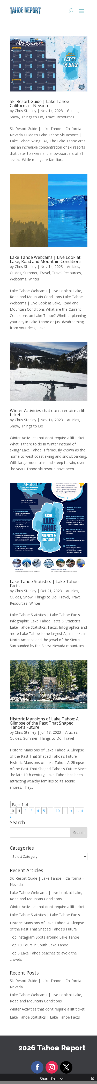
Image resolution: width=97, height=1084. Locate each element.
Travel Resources (59, 116)
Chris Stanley (25, 110)
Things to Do (32, 116)
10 (58, 810)
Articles (73, 266)
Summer (30, 272)
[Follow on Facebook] (37, 1067)
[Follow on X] (66, 1067)
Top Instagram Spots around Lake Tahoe (44, 937)
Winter (33, 279)
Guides (72, 110)
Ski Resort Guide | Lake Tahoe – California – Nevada (41, 103)
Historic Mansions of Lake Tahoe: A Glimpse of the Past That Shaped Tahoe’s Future (44, 723)
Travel (45, 272)
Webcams (18, 279)
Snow (14, 116)
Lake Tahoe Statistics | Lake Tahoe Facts (44, 584)
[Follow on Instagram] (52, 1067)
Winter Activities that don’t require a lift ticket (48, 413)
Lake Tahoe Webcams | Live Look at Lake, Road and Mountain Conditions (45, 259)
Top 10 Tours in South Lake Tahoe (39, 944)
